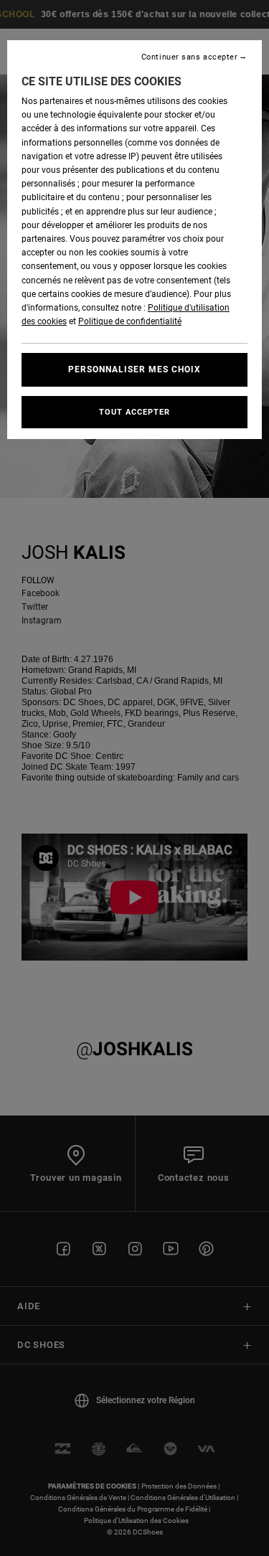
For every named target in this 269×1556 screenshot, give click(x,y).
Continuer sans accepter (189, 57)
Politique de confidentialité (129, 321)
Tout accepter (134, 412)
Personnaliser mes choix (134, 369)
